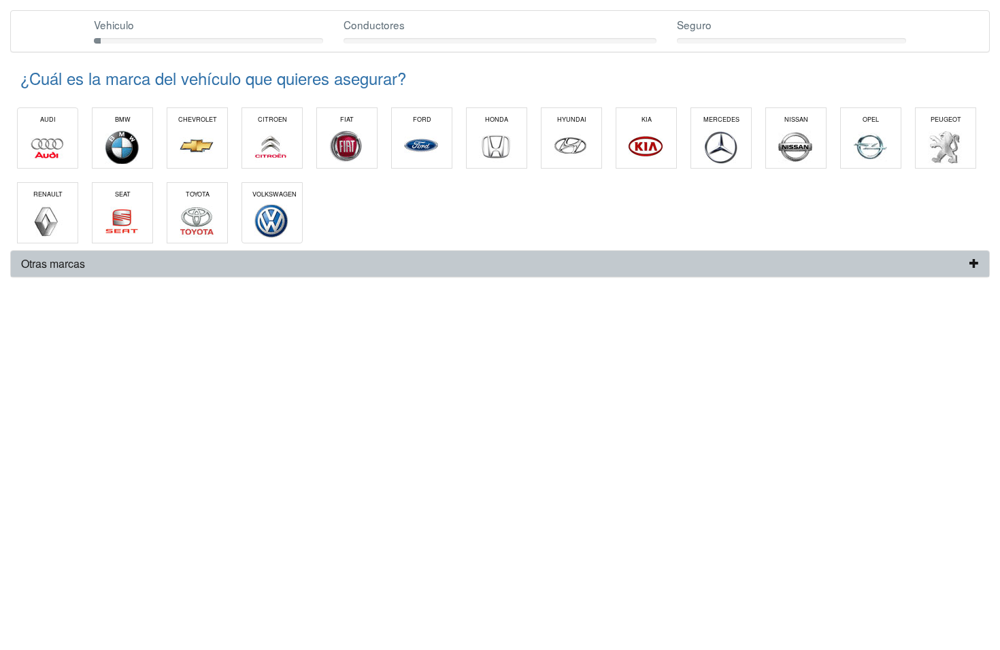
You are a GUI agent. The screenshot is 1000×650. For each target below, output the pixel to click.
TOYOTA (198, 194)
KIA (646, 119)
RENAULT (48, 194)
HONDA (496, 119)
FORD (422, 119)
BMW (123, 119)
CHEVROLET (197, 119)
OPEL (871, 119)
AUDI (48, 119)
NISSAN (796, 119)
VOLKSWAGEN (274, 194)
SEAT (123, 194)
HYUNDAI (571, 119)
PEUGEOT (946, 119)
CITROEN (272, 119)
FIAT (347, 119)
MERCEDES (721, 119)
